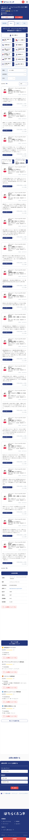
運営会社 (3, 835)
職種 (3, 70)
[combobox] (14, 771)
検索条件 (3, 775)
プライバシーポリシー (12, 835)
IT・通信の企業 (7, 793)
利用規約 (17, 821)
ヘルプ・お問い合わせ (7, 829)
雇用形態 (4, 74)
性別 (3, 78)
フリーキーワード (5, 768)
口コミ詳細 (24, 105)
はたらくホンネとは (7, 821)
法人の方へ (18, 823)
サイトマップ (5, 823)
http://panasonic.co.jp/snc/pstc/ (16, 588)
